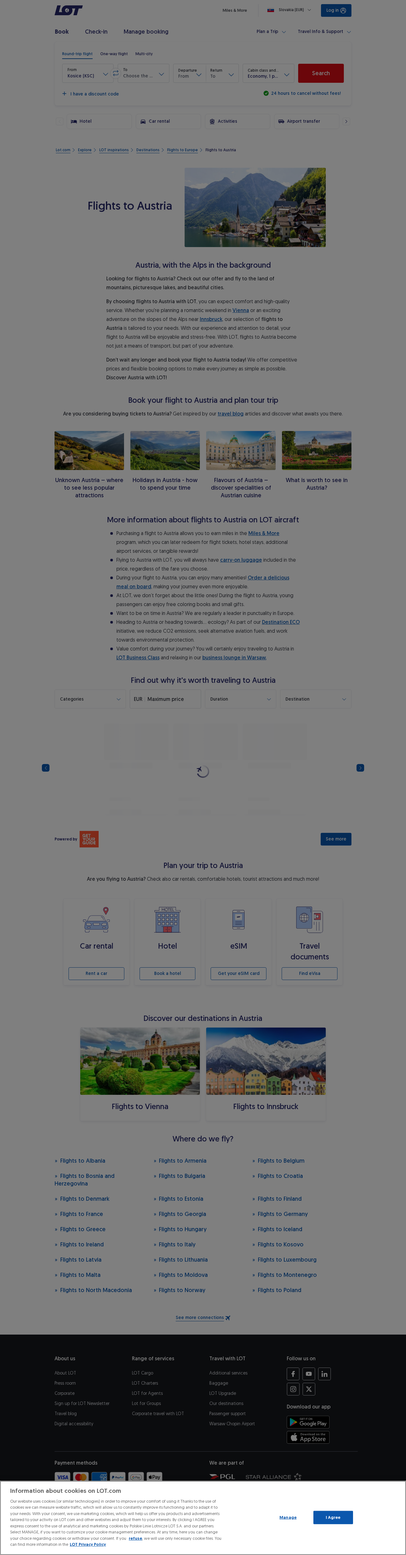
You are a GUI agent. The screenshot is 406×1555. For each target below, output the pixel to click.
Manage (288, 1517)
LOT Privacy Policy (88, 1544)
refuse (135, 1538)
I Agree (333, 1517)
